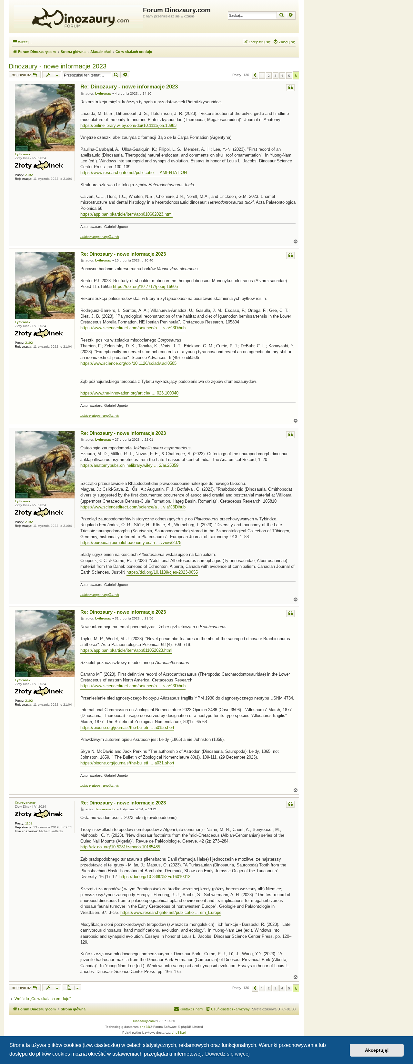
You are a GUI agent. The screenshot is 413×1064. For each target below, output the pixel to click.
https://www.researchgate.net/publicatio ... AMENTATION (133, 172)
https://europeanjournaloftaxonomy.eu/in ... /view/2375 (130, 542)
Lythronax (23, 154)
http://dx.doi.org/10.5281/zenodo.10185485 (120, 846)
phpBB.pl (179, 1032)
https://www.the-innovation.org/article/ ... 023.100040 (129, 393)
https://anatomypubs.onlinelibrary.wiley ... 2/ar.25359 (129, 465)
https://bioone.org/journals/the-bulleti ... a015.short (127, 727)
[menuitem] (284, 42)
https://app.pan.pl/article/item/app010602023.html (126, 214)
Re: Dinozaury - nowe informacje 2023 (129, 87)
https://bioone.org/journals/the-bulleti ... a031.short (127, 763)
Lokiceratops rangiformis (99, 237)
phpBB (145, 1026)
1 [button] (262, 75)
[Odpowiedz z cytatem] (290, 87)
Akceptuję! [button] (377, 1050)
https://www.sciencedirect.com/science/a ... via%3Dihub (133, 327)
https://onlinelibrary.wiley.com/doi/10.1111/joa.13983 (128, 125)
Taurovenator (25, 802)
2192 (29, 175)
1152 (29, 823)
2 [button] (269, 75)
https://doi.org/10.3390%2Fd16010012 (154, 876)
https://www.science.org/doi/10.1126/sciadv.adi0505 (128, 363)
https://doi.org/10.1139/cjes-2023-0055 (162, 572)
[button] (255, 75)
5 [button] (289, 75)
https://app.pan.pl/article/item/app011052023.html (126, 650)
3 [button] (276, 75)
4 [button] (282, 75)
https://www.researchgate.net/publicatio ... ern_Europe (170, 912)
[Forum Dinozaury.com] (77, 16)
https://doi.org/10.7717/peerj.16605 (145, 286)
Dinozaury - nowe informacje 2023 (57, 66)
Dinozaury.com (144, 1021)
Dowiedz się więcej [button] (227, 1054)
